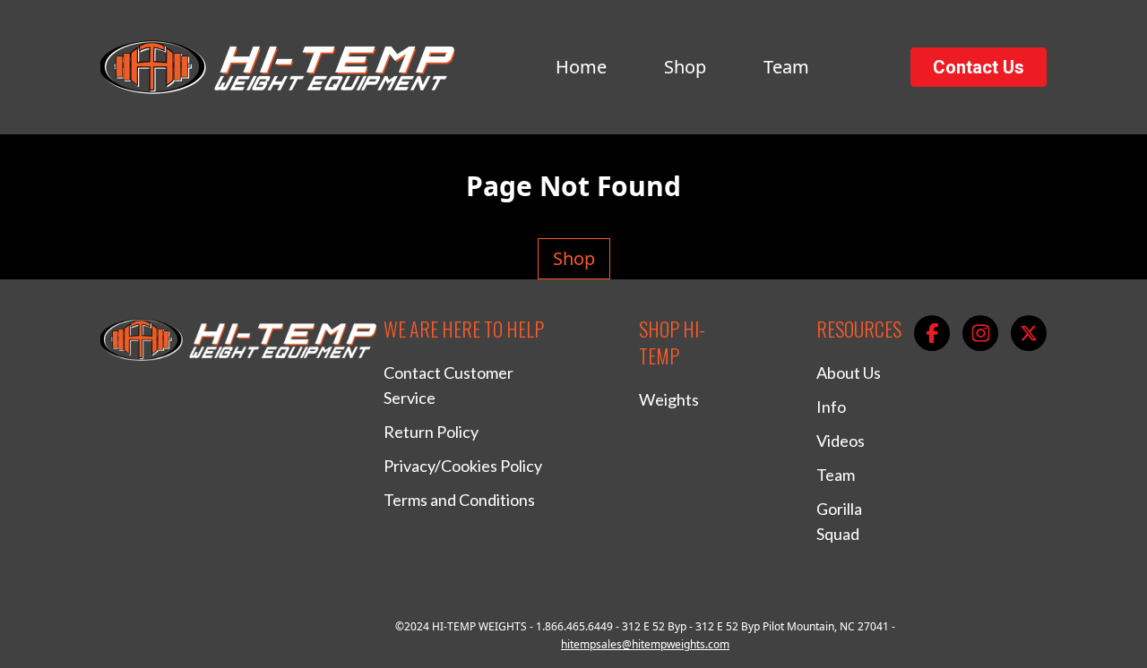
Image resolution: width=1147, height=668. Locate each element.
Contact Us (978, 67)
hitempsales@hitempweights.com (645, 644)
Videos (840, 440)
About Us (848, 372)
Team (786, 67)
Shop (685, 67)
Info (831, 406)
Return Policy (431, 431)
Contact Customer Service (448, 385)
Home (581, 67)
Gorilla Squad (839, 521)
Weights (669, 399)
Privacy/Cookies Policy (463, 465)
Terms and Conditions (459, 500)
